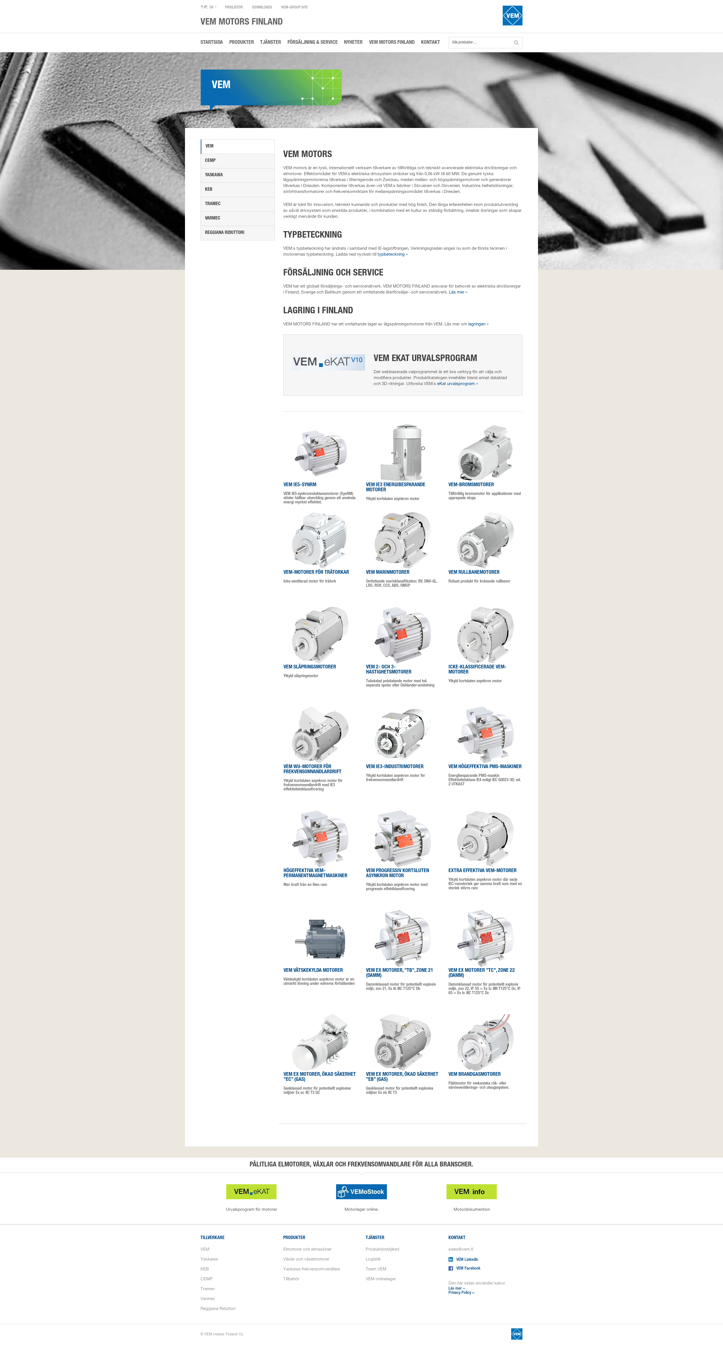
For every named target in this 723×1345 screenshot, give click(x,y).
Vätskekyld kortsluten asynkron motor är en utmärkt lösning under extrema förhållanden (319, 977)
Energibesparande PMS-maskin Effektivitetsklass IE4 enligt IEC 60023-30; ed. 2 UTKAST (485, 775)
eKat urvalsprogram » (457, 384)
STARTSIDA (212, 42)
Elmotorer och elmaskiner (307, 1250)
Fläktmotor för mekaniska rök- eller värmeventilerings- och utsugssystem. (478, 1081)
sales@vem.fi (460, 1250)
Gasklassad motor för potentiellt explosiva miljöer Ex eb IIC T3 (402, 1083)
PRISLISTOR (234, 8)
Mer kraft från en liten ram (315, 877)
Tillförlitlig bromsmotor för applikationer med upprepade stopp (484, 491)
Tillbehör (291, 1279)
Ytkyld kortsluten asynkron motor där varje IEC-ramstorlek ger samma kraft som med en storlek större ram (485, 879)
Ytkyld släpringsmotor (310, 671)
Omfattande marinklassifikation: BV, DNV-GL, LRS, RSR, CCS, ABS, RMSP (401, 579)
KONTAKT (430, 42)
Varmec (212, 218)
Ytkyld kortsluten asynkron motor (395, 492)
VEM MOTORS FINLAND (392, 42)
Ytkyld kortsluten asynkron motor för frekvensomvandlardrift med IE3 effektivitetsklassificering (313, 778)
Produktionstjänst (382, 1250)
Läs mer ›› (456, 1289)
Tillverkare (213, 1238)
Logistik (373, 1259)
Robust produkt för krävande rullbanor (479, 577)
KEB (208, 190)
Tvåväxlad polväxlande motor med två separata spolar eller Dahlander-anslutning (400, 676)
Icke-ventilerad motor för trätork (316, 577)
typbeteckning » (393, 255)
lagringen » (478, 324)
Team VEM (376, 1269)
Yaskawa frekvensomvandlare (311, 1269)
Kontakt (456, 1238)
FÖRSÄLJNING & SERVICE (313, 42)
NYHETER (353, 42)
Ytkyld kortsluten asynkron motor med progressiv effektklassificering (397, 879)
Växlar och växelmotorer (306, 1259)
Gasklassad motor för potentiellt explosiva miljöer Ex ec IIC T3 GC (320, 1083)
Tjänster (375, 1238)
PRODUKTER (241, 42)
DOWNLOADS (262, 8)
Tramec (213, 204)
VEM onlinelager (381, 1279)
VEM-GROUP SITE (294, 8)
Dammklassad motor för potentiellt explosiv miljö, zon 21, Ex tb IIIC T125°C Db (401, 979)
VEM (210, 146)
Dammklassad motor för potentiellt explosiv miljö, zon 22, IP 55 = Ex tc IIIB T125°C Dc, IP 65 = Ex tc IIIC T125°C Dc (484, 981)
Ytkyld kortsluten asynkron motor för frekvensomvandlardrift (395, 773)
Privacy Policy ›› (461, 1293)
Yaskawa (214, 175)
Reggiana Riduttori (224, 233)
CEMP (210, 161)
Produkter (294, 1238)
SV (212, 8)
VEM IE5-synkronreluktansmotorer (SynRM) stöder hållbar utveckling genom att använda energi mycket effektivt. (320, 494)
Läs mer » (458, 292)
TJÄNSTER (270, 42)
